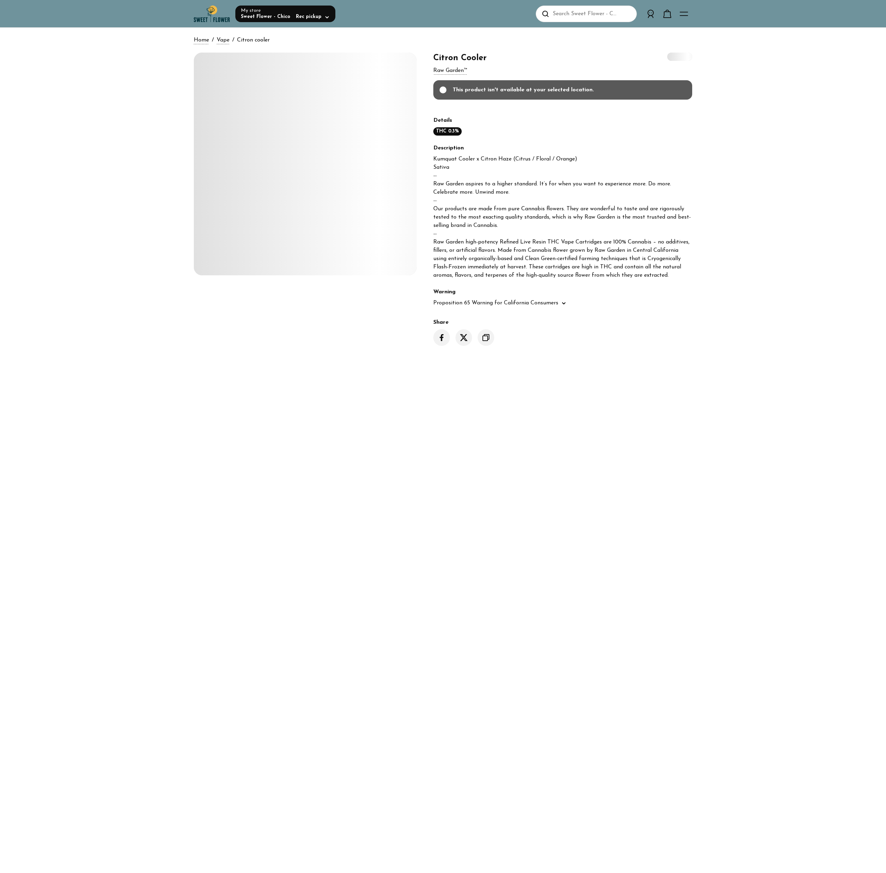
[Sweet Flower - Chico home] (212, 14)
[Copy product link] (486, 337)
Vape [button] (223, 40)
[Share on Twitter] (463, 337)
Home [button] (201, 40)
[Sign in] (650, 14)
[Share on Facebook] (441, 337)
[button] (450, 70)
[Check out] (667, 14)
